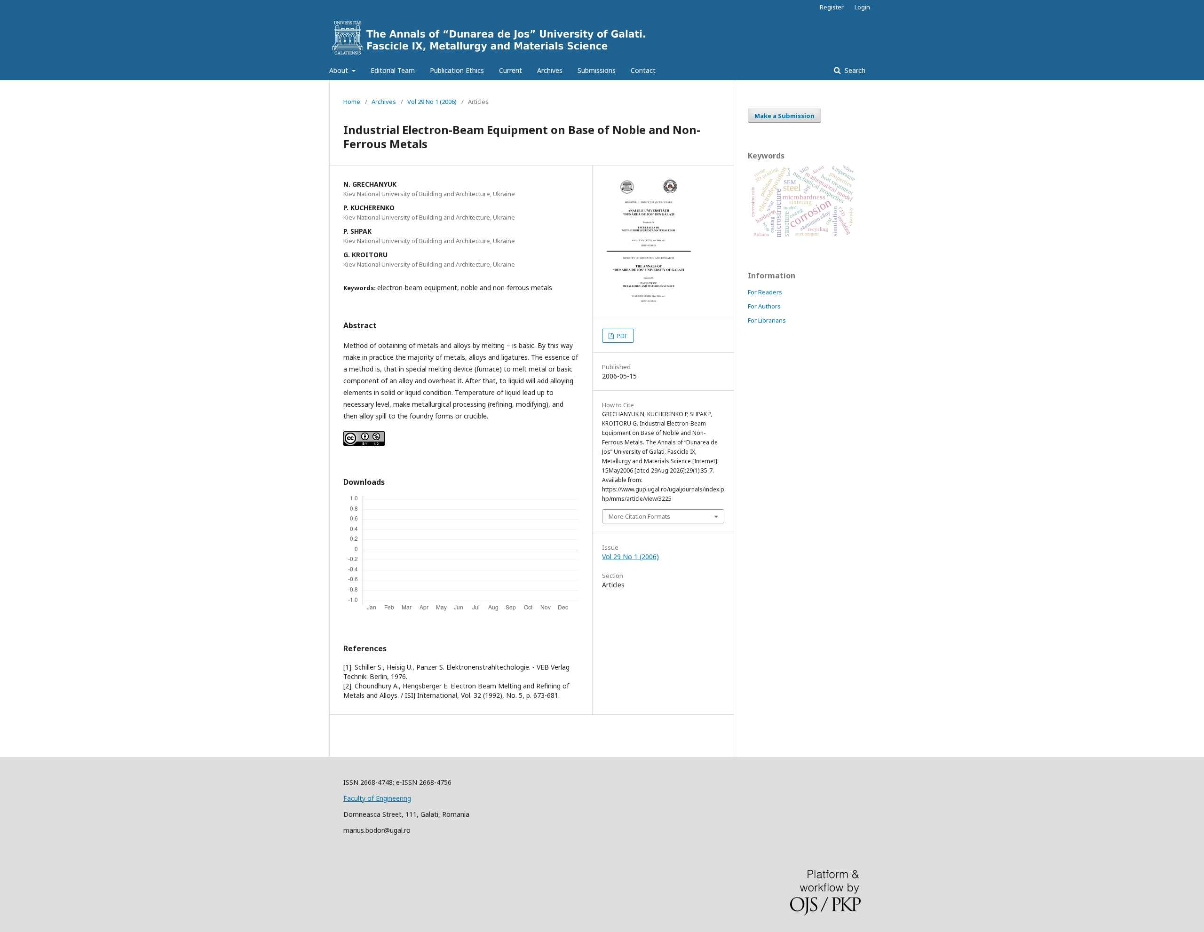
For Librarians (767, 320)
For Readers (765, 292)
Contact (643, 70)
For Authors (764, 306)
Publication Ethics (457, 70)
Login (862, 7)
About (339, 70)
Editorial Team (393, 70)
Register (832, 7)
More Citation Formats (639, 516)
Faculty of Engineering (377, 798)
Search (854, 70)
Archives (549, 70)
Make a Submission (784, 115)
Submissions (597, 70)
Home (351, 101)
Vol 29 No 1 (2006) (432, 101)
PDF (621, 336)
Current (510, 70)
